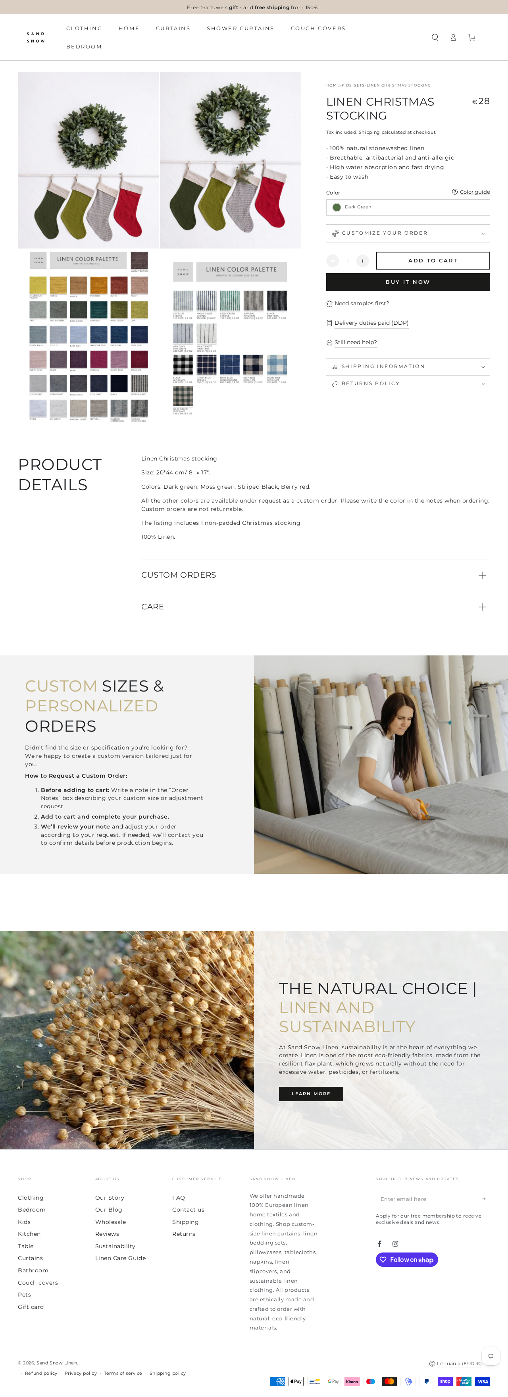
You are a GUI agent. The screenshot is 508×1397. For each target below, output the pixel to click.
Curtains (30, 1258)
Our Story (110, 1197)
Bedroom (32, 1209)
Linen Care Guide (120, 1258)
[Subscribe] (486, 1199)
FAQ (178, 1197)
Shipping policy (168, 1373)
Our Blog (109, 1209)
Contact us (188, 1209)
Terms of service (123, 1373)
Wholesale (110, 1222)
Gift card (31, 1306)
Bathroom (33, 1270)
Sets (359, 85)
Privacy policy (81, 1373)
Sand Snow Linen (57, 1363)
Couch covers (38, 1282)
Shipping (369, 132)
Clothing (31, 1197)
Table (26, 1246)
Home (333, 85)
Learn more (311, 1093)
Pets (24, 1294)
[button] (434, 37)
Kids (347, 85)
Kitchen (29, 1233)
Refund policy (41, 1373)
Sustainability (115, 1246)
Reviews (107, 1233)
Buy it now (408, 282)
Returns (184, 1233)
